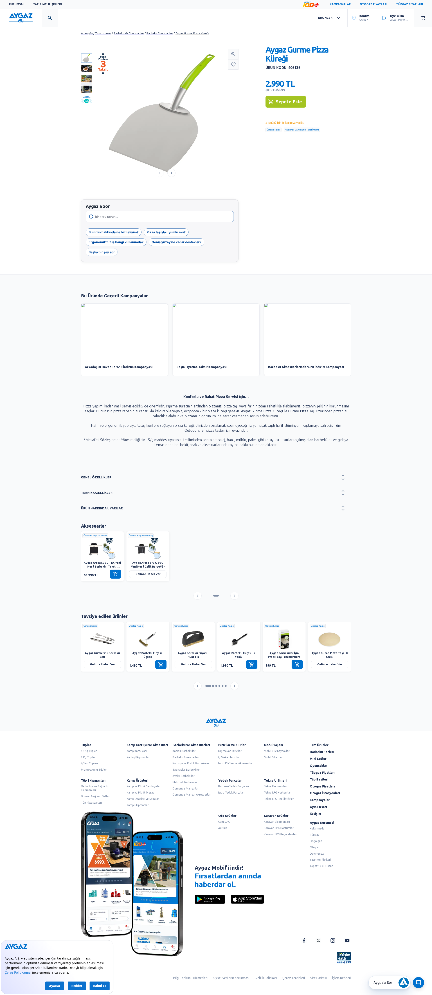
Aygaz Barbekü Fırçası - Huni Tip (193, 655)
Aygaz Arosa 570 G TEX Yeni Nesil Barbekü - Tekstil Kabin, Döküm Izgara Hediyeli (102, 565)
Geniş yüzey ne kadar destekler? (176, 242)
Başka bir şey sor (102, 252)
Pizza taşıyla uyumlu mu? (166, 232)
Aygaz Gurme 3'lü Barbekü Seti (102, 655)
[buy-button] (115, 574)
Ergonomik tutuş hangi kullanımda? (116, 242)
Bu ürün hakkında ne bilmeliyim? (114, 232)
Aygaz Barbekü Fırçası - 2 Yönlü (238, 655)
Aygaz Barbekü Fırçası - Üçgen (147, 655)
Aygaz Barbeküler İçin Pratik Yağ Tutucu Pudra (284, 655)
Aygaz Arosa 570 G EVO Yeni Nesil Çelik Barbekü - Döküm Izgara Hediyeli (148, 565)
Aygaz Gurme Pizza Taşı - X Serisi (330, 655)
